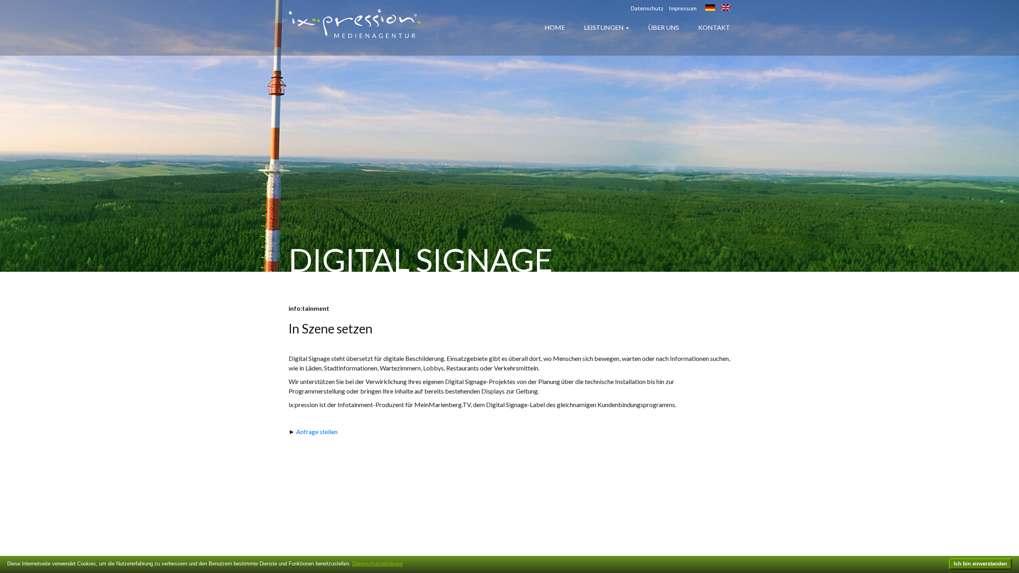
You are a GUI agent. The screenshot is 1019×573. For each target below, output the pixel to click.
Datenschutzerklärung (377, 564)
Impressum (683, 8)
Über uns (663, 27)
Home (555, 27)
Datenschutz (647, 8)
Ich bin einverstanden (980, 564)
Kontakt (714, 27)
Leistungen (604, 27)
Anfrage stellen (317, 431)
